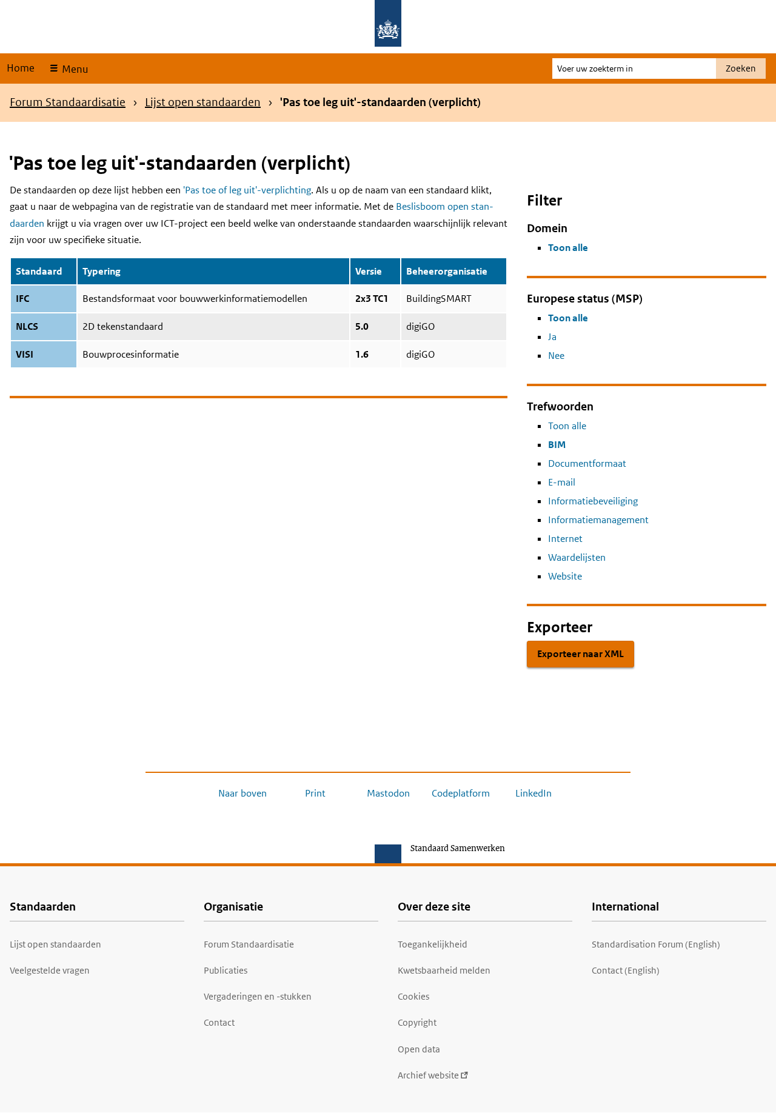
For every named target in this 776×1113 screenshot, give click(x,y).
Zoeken (741, 68)
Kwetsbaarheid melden (444, 970)
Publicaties (225, 970)
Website (565, 576)
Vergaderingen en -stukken (258, 996)
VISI (24, 354)
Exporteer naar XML (580, 653)
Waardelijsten (577, 557)
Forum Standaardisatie (67, 102)
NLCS (27, 326)
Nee (556, 355)
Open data (419, 1049)
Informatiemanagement (598, 519)
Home (21, 68)
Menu (73, 69)
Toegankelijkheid (432, 944)
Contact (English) (626, 970)
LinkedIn (533, 793)
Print (315, 793)
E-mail (561, 482)
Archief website (428, 1075)
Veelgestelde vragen (50, 970)
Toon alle (568, 247)
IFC (22, 298)
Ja (552, 336)
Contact (219, 1022)
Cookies (413, 996)
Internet (565, 538)
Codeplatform (461, 793)
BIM (557, 444)
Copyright (417, 1022)
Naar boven (242, 793)
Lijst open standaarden (203, 102)
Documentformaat (587, 463)
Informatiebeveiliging (593, 501)
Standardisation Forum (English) (656, 944)
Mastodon (388, 793)
